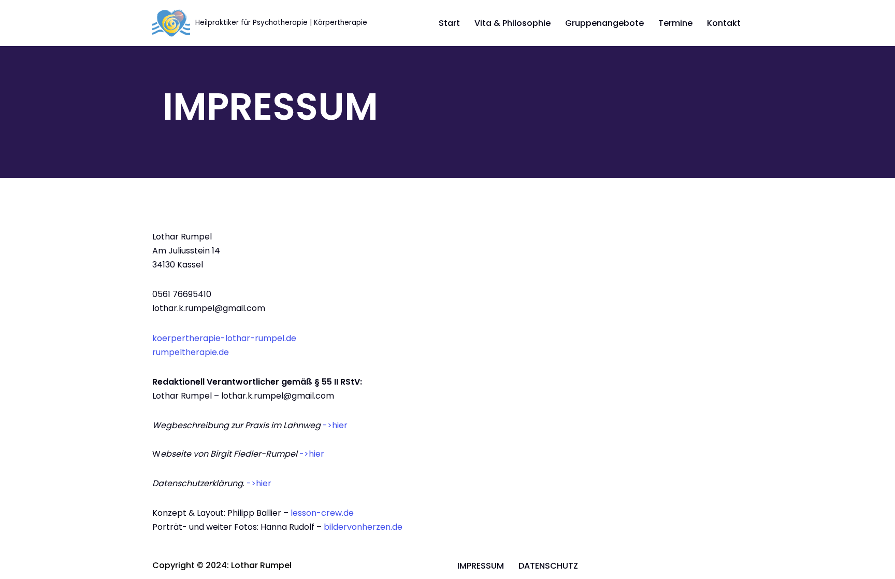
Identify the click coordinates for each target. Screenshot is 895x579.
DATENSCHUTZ (548, 566)
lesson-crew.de (322, 513)
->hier (335, 425)
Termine (675, 23)
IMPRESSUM (480, 566)
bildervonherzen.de (363, 527)
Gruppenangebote (604, 23)
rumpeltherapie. (185, 352)
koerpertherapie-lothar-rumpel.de (224, 338)
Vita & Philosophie (512, 23)
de (224, 352)
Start (449, 23)
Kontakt (724, 23)
